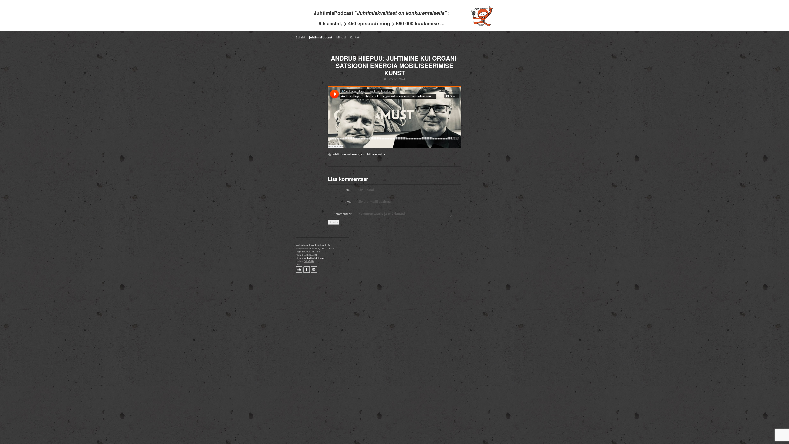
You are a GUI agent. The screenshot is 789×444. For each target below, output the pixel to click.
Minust (341, 37)
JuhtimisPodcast (320, 37)
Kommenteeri (343, 214)
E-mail (348, 202)
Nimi (349, 190)
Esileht (300, 37)
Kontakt (355, 37)
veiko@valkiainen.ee (315, 258)
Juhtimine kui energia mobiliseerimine (358, 154)
